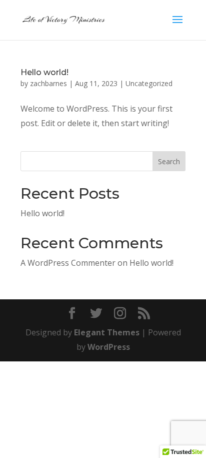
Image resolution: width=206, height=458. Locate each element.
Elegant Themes (107, 332)
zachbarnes (48, 83)
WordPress (109, 346)
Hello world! (44, 72)
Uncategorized (149, 83)
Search (169, 161)
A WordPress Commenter (68, 262)
